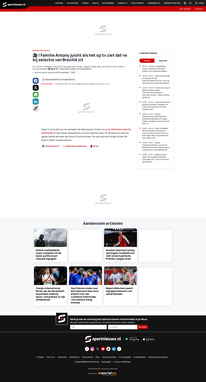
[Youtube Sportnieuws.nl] (103, 349)
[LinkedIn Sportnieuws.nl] (114, 349)
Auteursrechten (109, 357)
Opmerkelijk (154, 3)
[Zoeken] (190, 3)
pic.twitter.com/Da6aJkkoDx (79, 69)
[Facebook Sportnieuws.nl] (87, 349)
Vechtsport (137, 3)
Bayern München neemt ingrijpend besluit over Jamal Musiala (119, 291)
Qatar (96, 146)
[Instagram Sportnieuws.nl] (92, 349)
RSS (97, 357)
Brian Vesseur (47, 84)
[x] (36, 88)
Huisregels (106, 361)
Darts (95, 3)
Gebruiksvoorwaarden (158, 357)
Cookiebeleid (139, 357)
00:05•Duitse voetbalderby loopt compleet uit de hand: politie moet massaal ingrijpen (154, 68)
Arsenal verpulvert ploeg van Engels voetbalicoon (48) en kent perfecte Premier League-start (120, 254)
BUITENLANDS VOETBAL (41, 51)
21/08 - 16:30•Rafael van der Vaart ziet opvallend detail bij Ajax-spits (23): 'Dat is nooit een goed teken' (155, 158)
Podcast (199, 9)
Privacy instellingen (122, 361)
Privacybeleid (125, 357)
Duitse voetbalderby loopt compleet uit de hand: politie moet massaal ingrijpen (48, 254)
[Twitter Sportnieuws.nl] (98, 349)
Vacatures (62, 357)
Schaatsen (72, 3)
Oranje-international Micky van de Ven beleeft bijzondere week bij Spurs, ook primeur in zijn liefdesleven (50, 294)
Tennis (85, 3)
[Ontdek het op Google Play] (132, 339)
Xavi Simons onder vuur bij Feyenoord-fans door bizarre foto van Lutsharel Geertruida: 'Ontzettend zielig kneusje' (85, 295)
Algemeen (163, 61)
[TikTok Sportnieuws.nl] (108, 349)
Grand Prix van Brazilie (76, 146)
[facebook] (36, 81)
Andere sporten (172, 3)
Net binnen (185, 9)
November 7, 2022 (67, 72)
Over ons (51, 357)
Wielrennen (108, 3)
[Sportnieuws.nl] (14, 4)
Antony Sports (52, 146)
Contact (40, 357)
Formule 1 (123, 3)
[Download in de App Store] (149, 339)
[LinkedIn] (36, 102)
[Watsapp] (36, 95)
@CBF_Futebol (59, 69)
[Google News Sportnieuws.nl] (119, 349)
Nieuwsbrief (87, 357)
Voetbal (59, 3)
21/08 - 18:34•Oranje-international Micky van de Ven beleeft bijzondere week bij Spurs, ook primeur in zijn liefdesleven (156, 146)
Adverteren (75, 357)
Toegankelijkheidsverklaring (86, 361)
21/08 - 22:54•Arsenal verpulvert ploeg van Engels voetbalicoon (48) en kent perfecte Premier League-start (156, 105)
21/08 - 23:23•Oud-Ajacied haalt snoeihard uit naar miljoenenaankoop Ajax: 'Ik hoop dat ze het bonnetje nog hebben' (156, 79)
